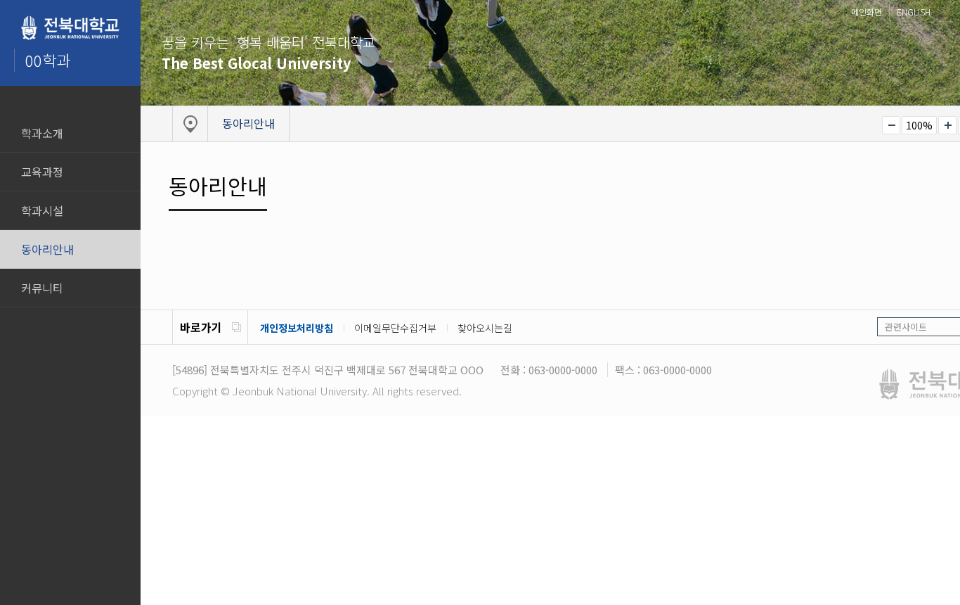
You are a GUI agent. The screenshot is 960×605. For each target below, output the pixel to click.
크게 (947, 125)
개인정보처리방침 (296, 328)
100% (919, 125)
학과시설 (42, 210)
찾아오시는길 (485, 328)
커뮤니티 (42, 287)
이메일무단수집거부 (395, 328)
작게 (891, 125)
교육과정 (42, 171)
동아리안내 (47, 249)
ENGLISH (913, 12)
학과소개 (42, 133)
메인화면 (866, 12)
